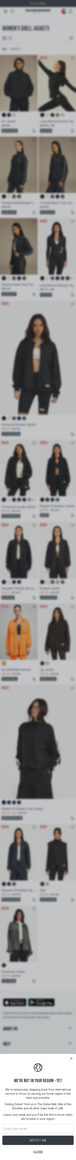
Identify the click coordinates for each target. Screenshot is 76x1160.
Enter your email (15, 1129)
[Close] (71, 1058)
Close (38, 1151)
